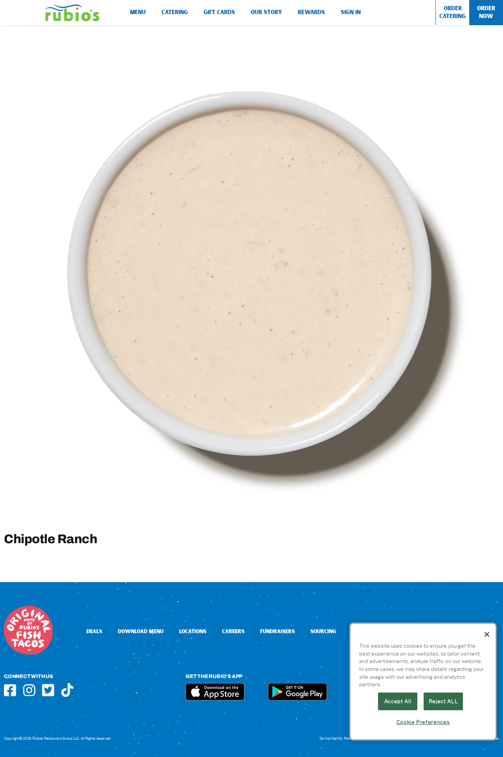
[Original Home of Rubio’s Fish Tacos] (28, 608)
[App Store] (214, 686)
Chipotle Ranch (50, 538)
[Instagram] (29, 690)
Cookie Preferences (423, 722)
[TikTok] (67, 690)
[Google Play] (297, 686)
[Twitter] (48, 690)
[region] (423, 681)
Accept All (397, 701)
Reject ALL (443, 701)
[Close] (487, 634)
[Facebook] (10, 690)
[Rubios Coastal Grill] (73, 7)
